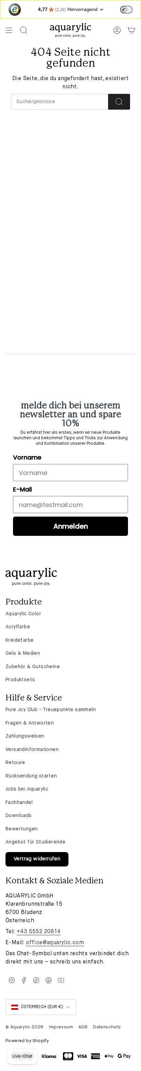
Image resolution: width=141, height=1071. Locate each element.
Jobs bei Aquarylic (26, 789)
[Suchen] (119, 102)
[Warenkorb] (131, 30)
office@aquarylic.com (55, 943)
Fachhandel (19, 802)
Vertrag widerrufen (37, 859)
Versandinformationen (32, 749)
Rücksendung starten (31, 776)
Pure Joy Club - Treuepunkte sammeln (50, 709)
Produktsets (20, 679)
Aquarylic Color (23, 613)
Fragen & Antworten (29, 723)
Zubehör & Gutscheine (32, 666)
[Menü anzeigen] (9, 30)
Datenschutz (107, 1027)
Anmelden (70, 526)
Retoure (15, 762)
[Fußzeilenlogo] (31, 577)
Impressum (61, 1027)
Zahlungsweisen (24, 736)
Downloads (18, 815)
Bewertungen (21, 829)
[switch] (126, 9)
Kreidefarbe (19, 640)
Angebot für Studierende (35, 842)
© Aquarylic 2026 (24, 1027)
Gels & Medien (22, 653)
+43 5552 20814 (39, 932)
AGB (83, 1027)
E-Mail (22, 489)
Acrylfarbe (17, 627)
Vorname (27, 457)
